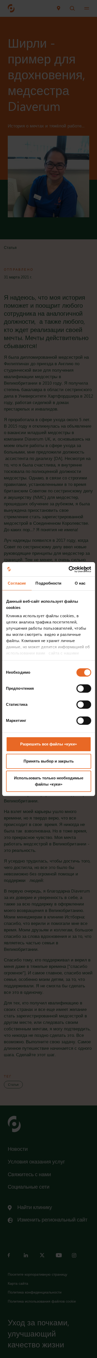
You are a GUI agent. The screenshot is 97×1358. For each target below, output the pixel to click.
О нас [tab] (80, 583)
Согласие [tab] (17, 583)
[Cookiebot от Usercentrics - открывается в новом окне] (69, 569)
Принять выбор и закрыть (49, 761)
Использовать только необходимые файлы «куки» (48, 781)
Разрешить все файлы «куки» (48, 744)
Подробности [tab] (48, 583)
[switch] (83, 688)
